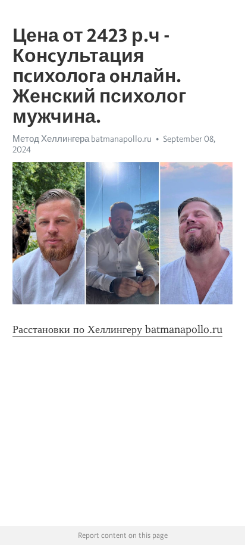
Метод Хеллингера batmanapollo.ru (82, 138)
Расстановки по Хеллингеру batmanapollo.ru (117, 329)
